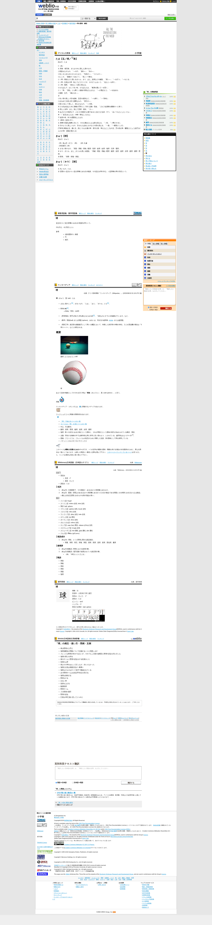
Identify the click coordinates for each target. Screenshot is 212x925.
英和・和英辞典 (61, 1)
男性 (73, 517)
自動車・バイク (44, 63)
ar (73, 525)
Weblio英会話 (44, 171)
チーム (66, 659)
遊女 (84, 109)
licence (62, 631)
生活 (40, 79)
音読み (63, 475)
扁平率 (118, 435)
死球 (94, 542)
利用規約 (56, 891)
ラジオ (126, 324)
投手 (71, 316)
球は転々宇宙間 (151, 166)
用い (73, 79)
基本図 (67, 234)
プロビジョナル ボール (154, 96)
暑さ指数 (149, 129)
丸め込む (66, 106)
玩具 (102, 438)
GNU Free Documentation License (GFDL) (117, 829)
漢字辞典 (61, 582)
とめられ (67, 74)
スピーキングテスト (46, 180)
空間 (61, 171)
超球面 (121, 320)
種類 (101, 79)
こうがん (86, 114)
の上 (65, 662)
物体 (66, 393)
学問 (40, 73)
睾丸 (81, 114)
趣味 (40, 84)
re (73, 509)
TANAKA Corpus (42, 842)
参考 (57, 231)
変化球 (109, 542)
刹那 (148, 247)
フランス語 (64, 509)
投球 (93, 79)
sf (71, 514)
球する (148, 158)
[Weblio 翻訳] (65, 8)
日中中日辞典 (72, 1)
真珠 (84, 98)
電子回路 (76, 551)
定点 (97, 171)
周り (66, 656)
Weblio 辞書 (165, 1)
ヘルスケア (42, 81)
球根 (80, 148)
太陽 (62, 435)
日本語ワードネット (60, 865)
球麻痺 (148, 101)
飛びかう (104, 90)
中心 (104, 171)
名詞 (66, 120)
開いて (99, 87)
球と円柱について (152, 161)
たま (87, 303)
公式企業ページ (124, 884)
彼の (62, 659)
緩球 (147, 122)
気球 (94, 148)
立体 (62, 393)
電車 (40, 60)
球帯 (119, 718)
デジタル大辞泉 (64, 53)
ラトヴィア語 (65, 514)
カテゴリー (99, 285)
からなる (134, 493)
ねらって (73, 664)
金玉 (64, 114)
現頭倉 (148, 138)
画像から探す (80, 886)
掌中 (85, 101)
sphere (70, 506)
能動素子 (79, 324)
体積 (76, 234)
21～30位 (164, 243)
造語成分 (90, 540)
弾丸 (68, 90)
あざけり (63, 112)
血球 (98, 148)
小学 (79, 593)
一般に (63, 495)
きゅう (115, 718)
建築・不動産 (43, 71)
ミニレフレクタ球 (152, 108)
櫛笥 (115, 125)
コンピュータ (43, 57)
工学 (40, 68)
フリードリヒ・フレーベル (74, 438)
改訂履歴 (114, 831)
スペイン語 (64, 503)
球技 (65, 79)
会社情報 (122, 886)
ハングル (75, 604)
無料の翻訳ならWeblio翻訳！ (72, 7)
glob (80, 530)
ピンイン (75, 601)
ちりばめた (84, 125)
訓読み (63, 483)
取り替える (82, 85)
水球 (85, 429)
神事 (61, 123)
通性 (76, 530)
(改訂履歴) (77, 825)
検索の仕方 (57, 886)
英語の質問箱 (43, 174)
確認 (148, 268)
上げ (66, 683)
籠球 (76, 429)
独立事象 (80, 718)
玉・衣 (77, 128)
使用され (84, 551)
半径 (120, 171)
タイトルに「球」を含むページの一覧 (74, 424)
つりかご (149, 111)
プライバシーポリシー (60, 893)
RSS (114, 912)
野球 (61, 156)
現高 (147, 140)
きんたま (70, 114)
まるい (63, 303)
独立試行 (97, 718)
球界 (67, 156)
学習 (73, 593)
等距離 (97, 490)
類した (82, 68)
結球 (103, 148)
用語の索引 (83, 53)
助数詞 (69, 549)
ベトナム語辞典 (146, 903)
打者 (62, 697)
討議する (82, 651)
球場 (72, 156)
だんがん (91, 90)
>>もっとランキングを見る (166, 281)
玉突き (66, 82)
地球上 (63, 670)
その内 (121, 493)
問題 (71, 651)
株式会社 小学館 (59, 817)
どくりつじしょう (88, 718)
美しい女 (63, 109)
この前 (93, 654)
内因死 (149, 278)
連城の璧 (69, 131)
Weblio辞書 (156, 825)
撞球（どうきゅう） (67, 356)
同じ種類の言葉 (51, 23)
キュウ (65, 143)
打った (78, 664)
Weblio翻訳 (145, 891)
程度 (83, 112)
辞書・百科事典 (44, 100)
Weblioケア (145, 907)
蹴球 (112, 151)
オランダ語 (64, 517)
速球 (121, 151)
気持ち (70, 112)
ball (65, 506)
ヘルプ (174, 1)
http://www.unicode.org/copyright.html (122, 836)
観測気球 (64, 686)
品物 (90, 106)
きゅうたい (124, 718)
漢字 (90, 593)
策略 (75, 106)
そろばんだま (84, 87)
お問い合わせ (102, 884)
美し (67, 98)
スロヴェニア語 (66, 528)
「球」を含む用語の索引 (65, 802)
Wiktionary (138, 462)
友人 (105, 82)
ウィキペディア (64, 285)
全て (38, 50)
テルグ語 (64, 533)
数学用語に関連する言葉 (63, 718)
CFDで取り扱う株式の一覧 (66, 793)
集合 (107, 493)
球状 (62, 566)
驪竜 (126, 128)
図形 (72, 490)
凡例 (97, 53)
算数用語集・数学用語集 (67, 213)
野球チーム (67, 673)
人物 (87, 112)
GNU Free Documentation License (89, 823)
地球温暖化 (64, 651)
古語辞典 (91, 1)
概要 (148, 271)
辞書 (39, 1)
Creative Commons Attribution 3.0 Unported (78, 847)
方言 (40, 97)
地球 (107, 148)
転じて (75, 82)
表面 (82, 490)
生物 (40, 89)
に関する (84, 540)
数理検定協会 (68, 820)
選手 (69, 692)
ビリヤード (82, 82)
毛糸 (85, 74)
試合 (110, 654)
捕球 (135, 151)
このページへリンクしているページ (119, 452)
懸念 (148, 264)
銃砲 (81, 90)
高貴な (67, 123)
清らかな (78, 104)
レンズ (62, 77)
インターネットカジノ (154, 254)
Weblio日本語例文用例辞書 (69, 639)
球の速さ (149, 163)
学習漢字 (63, 146)
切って (74, 697)
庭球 (131, 151)
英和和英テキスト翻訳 (67, 763)
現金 (95, 106)
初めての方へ (172, 14)
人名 (40, 95)
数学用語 (72, 23)
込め (114, 90)
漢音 (66, 481)
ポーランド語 (65, 520)
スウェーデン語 (66, 530)
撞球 (89, 429)
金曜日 (100, 654)
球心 (130, 718)
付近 (74, 667)
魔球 (114, 542)
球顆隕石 (149, 118)
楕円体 (67, 68)
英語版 (111, 320)
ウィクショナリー (62, 414)
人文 (58, 23)
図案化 (74, 117)
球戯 (103, 151)
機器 (93, 324)
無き (67, 128)
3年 (68, 146)
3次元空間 (70, 495)
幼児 (86, 438)
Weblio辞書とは (58, 884)
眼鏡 (68, 77)
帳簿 (93, 87)
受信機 (131, 324)
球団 (77, 156)
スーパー (77, 554)
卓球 (126, 151)
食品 (40, 92)
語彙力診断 (43, 177)
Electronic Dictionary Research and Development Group (99, 629)
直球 (98, 542)
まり (93, 303)
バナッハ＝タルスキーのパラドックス (74, 441)
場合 (87, 495)
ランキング (91, 53)
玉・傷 (71, 128)
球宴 (66, 542)
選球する (149, 125)
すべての (100, 493)
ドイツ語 (64, 501)
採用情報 (122, 888)
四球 (89, 542)
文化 (40, 76)
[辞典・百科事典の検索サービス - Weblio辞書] (48, 7)
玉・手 (115, 128)
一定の (74, 171)
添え (98, 123)
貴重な (75, 101)
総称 (75, 98)
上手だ (70, 648)
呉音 (66, 478)
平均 (78, 673)
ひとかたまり (76, 74)
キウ (70, 143)
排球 (66, 429)
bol (70, 517)
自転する (68, 675)
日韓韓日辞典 (82, 1)
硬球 (107, 151)
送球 (117, 151)
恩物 (62, 438)
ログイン (156, 1)
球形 (61, 71)
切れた (72, 85)
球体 (61, 68)
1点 (91, 490)
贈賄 (112, 106)
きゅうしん (135, 718)
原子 (77, 670)
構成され (84, 670)
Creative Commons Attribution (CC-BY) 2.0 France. (79, 844)
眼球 (89, 148)
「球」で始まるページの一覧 (71, 421)
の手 (78, 106)
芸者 (80, 109)
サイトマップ (58, 895)
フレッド (64, 654)
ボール (79, 79)
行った (118, 654)
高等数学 (65, 23)
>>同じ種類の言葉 (116, 720)
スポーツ (42, 87)
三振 (69, 697)
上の (77, 493)
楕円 (66, 240)
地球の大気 (64, 667)
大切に (68, 101)
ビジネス (42, 52)
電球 (65, 85)
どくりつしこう (105, 718)
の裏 (86, 128)
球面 (79, 320)
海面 (71, 667)
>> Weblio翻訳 (170, 286)
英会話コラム (43, 169)
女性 (75, 503)
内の (120, 128)
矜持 (148, 257)
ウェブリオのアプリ (82, 884)
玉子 (65, 93)
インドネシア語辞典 (148, 899)
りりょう (132, 128)
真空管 (72, 324)
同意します (94, 651)
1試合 (75, 673)
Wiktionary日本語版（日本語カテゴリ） (74, 462)
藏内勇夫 (150, 250)
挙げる (86, 673)
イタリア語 (64, 512)
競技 (87, 151)
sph (70, 509)
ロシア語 (64, 525)
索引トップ (75, 53)
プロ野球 (64, 692)
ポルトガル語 (65, 522)
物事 (70, 123)
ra (73, 514)
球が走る (149, 156)
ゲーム (94, 82)
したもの (79, 117)
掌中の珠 (96, 128)
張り (61, 104)
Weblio (56, 831)
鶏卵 (61, 93)
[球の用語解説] (39, 15)
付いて (76, 123)
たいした (122, 112)
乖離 (148, 274)
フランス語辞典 (146, 897)
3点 (81, 673)
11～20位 (156, 243)
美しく (71, 104)
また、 (89, 79)
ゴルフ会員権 (104, 106)
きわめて (63, 101)
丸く (61, 74)
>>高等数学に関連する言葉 (131, 720)
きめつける (99, 112)
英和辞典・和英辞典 (148, 888)
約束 (83, 659)
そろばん (63, 87)
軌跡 (89, 171)
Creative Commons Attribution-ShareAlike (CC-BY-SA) (84, 829)
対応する (75, 607)
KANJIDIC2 (67, 629)
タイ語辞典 (145, 901)
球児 (75, 542)
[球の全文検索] (48, 15)
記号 (38, 162)
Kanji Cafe (130, 631)
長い (84, 77)
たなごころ (106, 128)
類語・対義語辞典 (49, 1)
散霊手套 (150, 261)
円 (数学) (68, 427)
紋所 (61, 117)
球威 (94, 151)
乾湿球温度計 (150, 103)
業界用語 (42, 55)
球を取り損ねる (151, 168)
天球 (112, 148)
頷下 (136, 128)
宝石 (79, 98)
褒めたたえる (89, 123)
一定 (66, 171)
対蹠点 (148, 115)
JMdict (68, 874)
